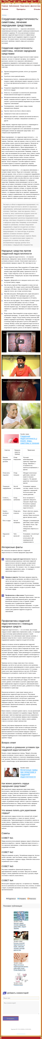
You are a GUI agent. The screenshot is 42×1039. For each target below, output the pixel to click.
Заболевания (14, 6)
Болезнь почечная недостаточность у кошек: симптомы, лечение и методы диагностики (19, 946)
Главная (5, 6)
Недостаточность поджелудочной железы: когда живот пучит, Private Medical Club (21, 967)
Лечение (5, 9)
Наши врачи (25, 6)
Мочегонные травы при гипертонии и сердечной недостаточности (29, 773)
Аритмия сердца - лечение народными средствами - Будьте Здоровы (20, 925)
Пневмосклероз (18, 985)
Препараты (21, 9)
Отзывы (37, 9)
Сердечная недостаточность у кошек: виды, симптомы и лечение (29, 439)
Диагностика (35, 6)
